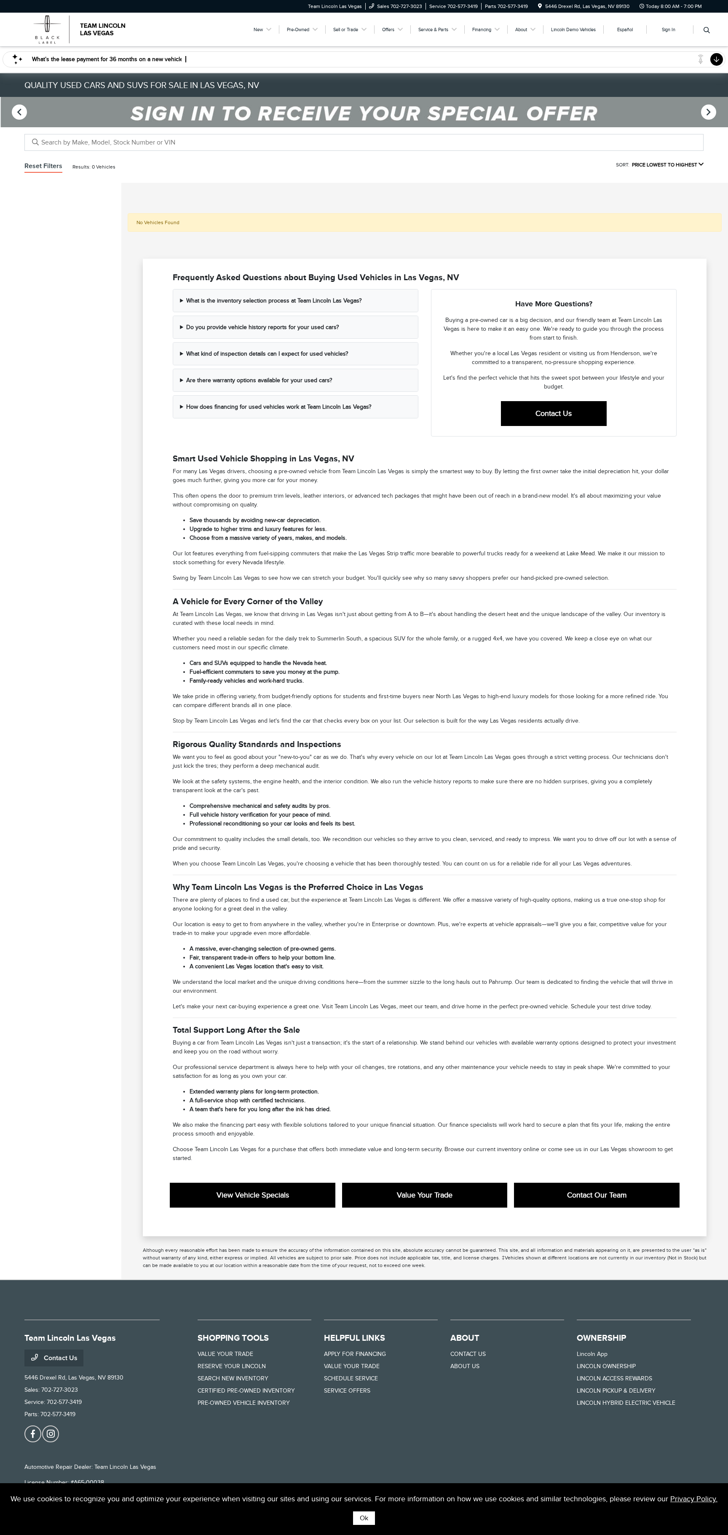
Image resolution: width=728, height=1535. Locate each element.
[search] (707, 31)
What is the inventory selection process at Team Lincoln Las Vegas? (273, 300)
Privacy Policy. (693, 1499)
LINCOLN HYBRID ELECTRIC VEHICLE (626, 1403)
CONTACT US (468, 1354)
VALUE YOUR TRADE (225, 1354)
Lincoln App (592, 1354)
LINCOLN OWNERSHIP (606, 1366)
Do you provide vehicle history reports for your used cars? (262, 327)
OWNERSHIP (601, 1337)
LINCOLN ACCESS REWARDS (614, 1378)
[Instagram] (50, 1433)
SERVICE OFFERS (347, 1391)
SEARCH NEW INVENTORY (233, 1378)
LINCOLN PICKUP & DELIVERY (616, 1391)
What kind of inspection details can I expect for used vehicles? (267, 354)
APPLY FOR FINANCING (355, 1354)
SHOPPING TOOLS (233, 1337)
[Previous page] (18, 112)
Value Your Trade (424, 1195)
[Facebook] (32, 1433)
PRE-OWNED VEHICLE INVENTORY (244, 1403)
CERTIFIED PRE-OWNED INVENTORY (246, 1391)
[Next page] (709, 112)
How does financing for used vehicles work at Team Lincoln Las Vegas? (278, 407)
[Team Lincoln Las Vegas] (96, 29)
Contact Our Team (597, 1195)
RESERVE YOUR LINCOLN (232, 1366)
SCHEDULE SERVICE (351, 1378)
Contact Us (553, 413)
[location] (540, 6)
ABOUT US (464, 1366)
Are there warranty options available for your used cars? (259, 380)
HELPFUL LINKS (354, 1337)
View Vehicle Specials (253, 1195)
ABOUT (464, 1337)
